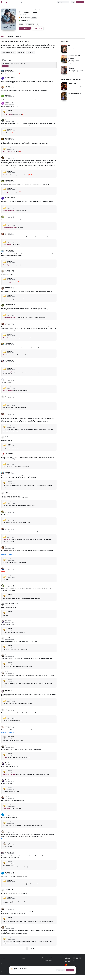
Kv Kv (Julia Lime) (9, 453)
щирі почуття (21, 52)
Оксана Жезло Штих (9, 323)
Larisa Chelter (8, 528)
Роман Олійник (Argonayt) (73, 94)
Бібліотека (38, 2)
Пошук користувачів (26, 961)
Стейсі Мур (7, 86)
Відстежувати (34, 17)
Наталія (7, 654)
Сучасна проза (26, 9)
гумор (73, 60)
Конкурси (21, 2)
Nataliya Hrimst (8, 671)
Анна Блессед (8, 568)
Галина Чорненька (9, 250)
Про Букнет (24, 960)
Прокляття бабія (72, 83)
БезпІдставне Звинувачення (75, 93)
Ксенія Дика (8, 620)
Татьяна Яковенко (9, 379)
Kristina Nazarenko (9, 926)
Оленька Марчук (9, 511)
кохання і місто (30, 52)
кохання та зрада (75, 70)
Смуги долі (71, 67)
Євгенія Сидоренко (9, 270)
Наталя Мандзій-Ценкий (10, 216)
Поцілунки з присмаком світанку (74, 56)
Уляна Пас (23, 17)
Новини (3, 958)
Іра (5, 396)
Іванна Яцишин (8, 690)
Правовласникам (5, 960)
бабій (73, 86)
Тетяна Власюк (8, 413)
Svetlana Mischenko (9, 287)
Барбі (69, 45)
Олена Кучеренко (9, 180)
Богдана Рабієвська (9, 813)
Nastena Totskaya (9, 138)
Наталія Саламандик (10, 585)
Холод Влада (70, 47)
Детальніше (60, 970)
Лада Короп (70, 84)
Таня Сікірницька (9, 343)
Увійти (5, 66)
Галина (6, 492)
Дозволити (70, 970)
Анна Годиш (8, 95)
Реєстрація (80, 2)
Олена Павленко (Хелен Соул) (12, 603)
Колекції (32, 2)
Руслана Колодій (9, 360)
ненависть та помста (75, 71)
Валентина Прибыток (10, 77)
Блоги (26, 2)
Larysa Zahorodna (9, 637)
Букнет (20, 9)
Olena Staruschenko (9, 852)
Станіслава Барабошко (10, 304)
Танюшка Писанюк (9, 546)
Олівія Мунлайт (8, 70)
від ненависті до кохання (8, 52)
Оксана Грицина (71, 68)
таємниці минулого (76, 96)
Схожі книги (65, 41)
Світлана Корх (8, 233)
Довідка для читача (5, 961)
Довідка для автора (5, 963)
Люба (6, 436)
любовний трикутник (76, 48)
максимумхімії (78, 86)
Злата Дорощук (8, 472)
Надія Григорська (9, 102)
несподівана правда (72, 97)
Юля (6, 119)
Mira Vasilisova (71, 58)
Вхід (73, 2)
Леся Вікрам (8, 157)
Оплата (23, 958)
